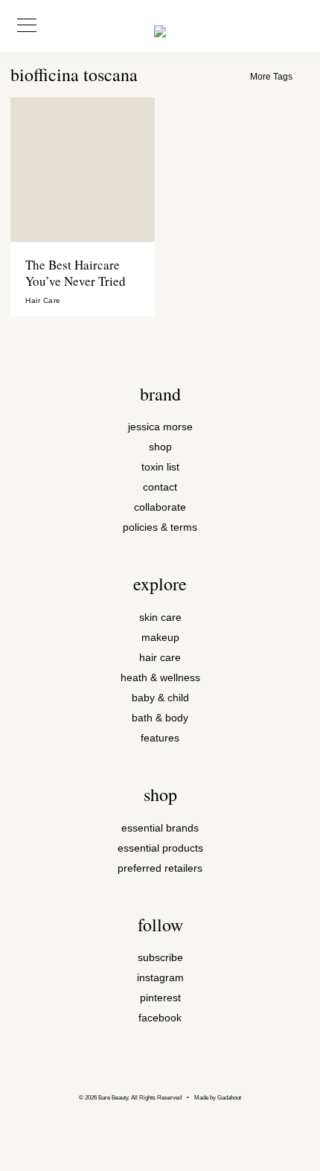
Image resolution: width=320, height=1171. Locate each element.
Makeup (160, 637)
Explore (160, 584)
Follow (160, 925)
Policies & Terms (160, 527)
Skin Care (160, 617)
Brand (160, 394)
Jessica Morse (160, 427)
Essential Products (160, 848)
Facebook (160, 1018)
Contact (160, 487)
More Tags (271, 76)
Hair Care (43, 300)
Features (160, 738)
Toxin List (160, 467)
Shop (160, 447)
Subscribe (160, 957)
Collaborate (160, 507)
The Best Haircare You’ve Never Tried (75, 273)
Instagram (160, 977)
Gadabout (229, 1097)
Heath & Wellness (160, 677)
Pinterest (160, 998)
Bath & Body (160, 718)
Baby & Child (160, 697)
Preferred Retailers (160, 868)
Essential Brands (160, 828)
